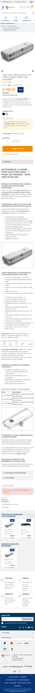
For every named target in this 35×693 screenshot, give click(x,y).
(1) (10, 82)
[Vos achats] (33, 633)
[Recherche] (33, 13)
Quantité (5, 138)
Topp (9, 85)
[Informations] (33, 638)
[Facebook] (20, 627)
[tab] (17, 162)
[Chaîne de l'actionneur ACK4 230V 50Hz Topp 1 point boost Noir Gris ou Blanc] (17, 50)
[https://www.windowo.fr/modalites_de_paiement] (17, 646)
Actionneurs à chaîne (9, 30)
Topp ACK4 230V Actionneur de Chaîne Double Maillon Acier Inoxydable (8, 563)
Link (25, 623)
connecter (6, 492)
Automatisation (12, 26)
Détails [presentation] (7, 162)
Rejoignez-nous (27, 619)
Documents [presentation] (9, 478)
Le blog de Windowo (20, 1)
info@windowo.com (7, 1)
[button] (21, 7)
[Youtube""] (29, 627)
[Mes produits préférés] (24, 7)
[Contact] (27, 7)
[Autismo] (19, 671)
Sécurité (13, 683)
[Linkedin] (32, 627)
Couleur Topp (7, 111)
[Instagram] (23, 627)
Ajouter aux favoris (12, 154)
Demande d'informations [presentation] (15, 473)
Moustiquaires (24, 680)
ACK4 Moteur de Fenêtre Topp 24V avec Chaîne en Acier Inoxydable (9, 532)
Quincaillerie (14, 677)
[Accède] (21, 7)
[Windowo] (8, 7)
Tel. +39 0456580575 (17, 658)
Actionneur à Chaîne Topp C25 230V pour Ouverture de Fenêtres (25, 534)
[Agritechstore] (15, 671)
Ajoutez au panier (17, 148)
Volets (6, 683)
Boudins (18, 686)
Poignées (23, 677)
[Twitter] (26, 627)
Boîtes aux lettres (24, 683)
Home (3, 26)
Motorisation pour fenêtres (11, 28)
